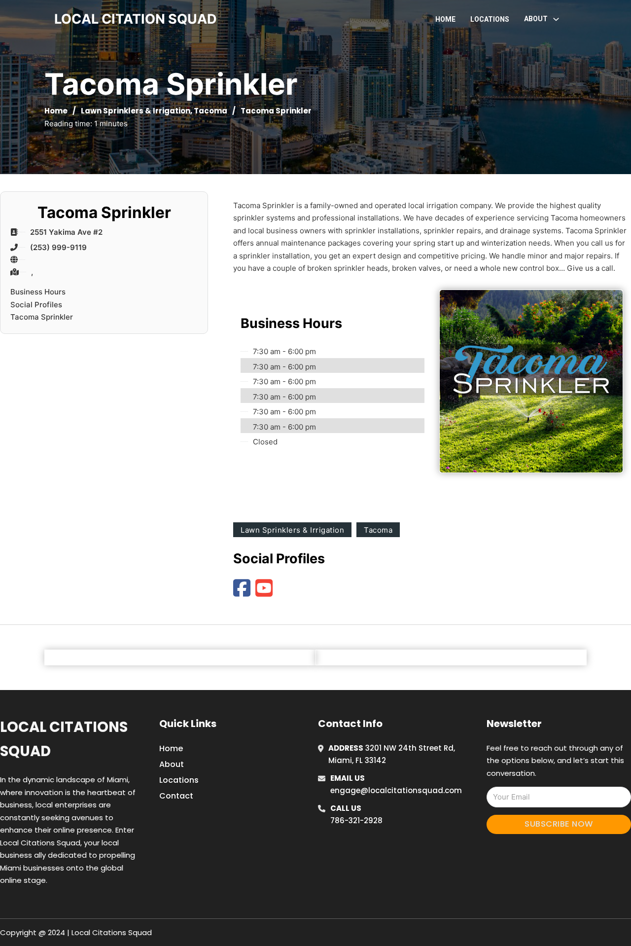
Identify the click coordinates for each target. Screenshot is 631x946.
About (171, 764)
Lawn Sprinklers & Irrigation (135, 111)
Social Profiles (36, 304)
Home (445, 19)
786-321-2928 (356, 820)
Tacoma (210, 111)
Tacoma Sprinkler (41, 317)
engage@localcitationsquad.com (396, 790)
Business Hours (38, 291)
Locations (489, 19)
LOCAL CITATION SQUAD (135, 19)
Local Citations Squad (64, 739)
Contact (176, 795)
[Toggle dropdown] (556, 19)
